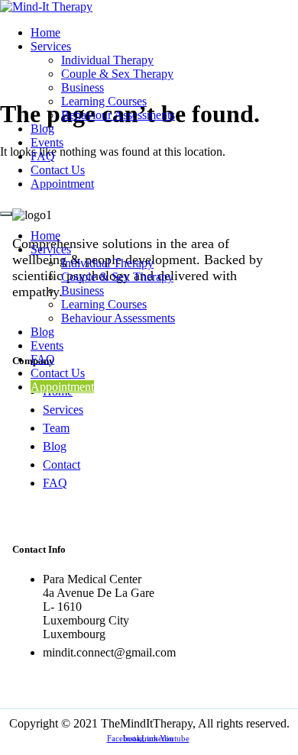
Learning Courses (104, 101)
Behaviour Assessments (118, 114)
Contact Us (58, 169)
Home (45, 32)
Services (51, 46)
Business (82, 87)
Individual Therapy (107, 59)
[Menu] (6, 213)
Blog (42, 128)
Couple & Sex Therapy (117, 73)
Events (47, 142)
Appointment (62, 183)
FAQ (43, 156)
